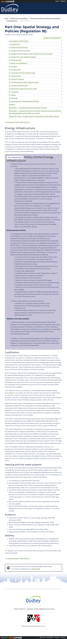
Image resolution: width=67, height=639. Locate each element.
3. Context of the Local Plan (19, 51)
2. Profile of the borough (18, 47)
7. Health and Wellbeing (18, 63)
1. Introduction (14, 44)
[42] (11, 393)
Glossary (12, 104)
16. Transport (14, 92)
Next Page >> (25, 122)
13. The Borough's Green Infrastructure (24, 82)
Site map (42, 637)
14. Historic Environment (18, 85)
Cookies (63, 637)
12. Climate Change (11, 20)
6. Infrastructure (15, 60)
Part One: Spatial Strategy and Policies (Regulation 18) (45, 18)
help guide (36, 569)
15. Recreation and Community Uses (23, 89)
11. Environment (15, 76)
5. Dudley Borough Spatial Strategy (22, 57)
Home (6, 18)
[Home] (10, 8)
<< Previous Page (11, 122)
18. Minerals (13, 98)
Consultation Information (19, 41)
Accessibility (49, 637)
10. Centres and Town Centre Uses (22, 73)
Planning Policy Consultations (19, 18)
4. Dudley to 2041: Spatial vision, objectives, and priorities (31, 54)
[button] (52, 38)
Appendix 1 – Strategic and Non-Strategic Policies (28, 108)
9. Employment (15, 70)
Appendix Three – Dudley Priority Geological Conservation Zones (34, 116)
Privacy (57, 637)
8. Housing (13, 66)
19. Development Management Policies (24, 101)
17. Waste (12, 95)
